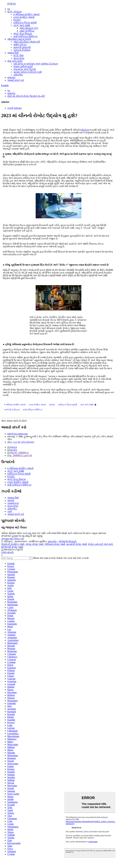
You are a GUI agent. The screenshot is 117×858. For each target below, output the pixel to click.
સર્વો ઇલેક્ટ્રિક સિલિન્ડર (25, 36)
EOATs (17, 20)
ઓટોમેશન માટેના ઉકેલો (19, 39)
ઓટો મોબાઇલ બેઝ (29, 28)
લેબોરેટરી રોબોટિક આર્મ (12, 544)
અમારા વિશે (13, 52)
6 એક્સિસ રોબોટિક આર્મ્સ (26, 14)
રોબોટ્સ (85, 130)
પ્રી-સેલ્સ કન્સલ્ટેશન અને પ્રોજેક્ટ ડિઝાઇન (35, 63)
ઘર (8, 9)
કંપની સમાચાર (14, 108)
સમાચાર (11, 77)
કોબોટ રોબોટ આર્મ (34, 544)
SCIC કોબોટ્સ (14, 11)
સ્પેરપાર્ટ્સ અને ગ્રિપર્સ (24, 69)
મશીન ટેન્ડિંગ (20, 44)
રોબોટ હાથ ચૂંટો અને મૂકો (100, 544)
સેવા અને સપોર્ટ (15, 61)
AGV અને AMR (21, 25)
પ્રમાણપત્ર (13, 503)
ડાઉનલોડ (18, 74)
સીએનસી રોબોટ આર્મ (12, 547)
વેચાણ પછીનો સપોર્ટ (23, 66)
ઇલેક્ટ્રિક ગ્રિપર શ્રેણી (25, 22)
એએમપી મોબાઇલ (67, 541)
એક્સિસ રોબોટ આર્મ (55, 544)
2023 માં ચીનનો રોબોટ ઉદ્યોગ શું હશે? (26, 96)
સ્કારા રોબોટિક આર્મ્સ (23, 17)
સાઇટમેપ (52, 541)
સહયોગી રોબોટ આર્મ (76, 544)
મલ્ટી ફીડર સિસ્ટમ (22, 33)
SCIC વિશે (18, 55)
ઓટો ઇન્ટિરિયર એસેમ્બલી (26, 42)
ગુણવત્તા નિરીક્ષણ (21, 50)
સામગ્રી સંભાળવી (22, 47)
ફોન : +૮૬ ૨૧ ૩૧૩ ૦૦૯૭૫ (20, 442)
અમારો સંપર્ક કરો (15, 80)
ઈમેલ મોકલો (7, 552)
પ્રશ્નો (9, 511)
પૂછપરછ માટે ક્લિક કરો (12, 538)
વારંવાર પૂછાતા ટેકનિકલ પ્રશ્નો (27, 72)
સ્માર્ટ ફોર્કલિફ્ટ (27, 31)
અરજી (10, 500)
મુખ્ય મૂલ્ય (18, 58)
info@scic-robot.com (17, 433)
